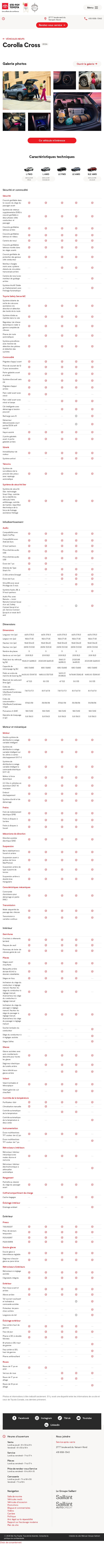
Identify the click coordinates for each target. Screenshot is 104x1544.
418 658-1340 (95, 18)
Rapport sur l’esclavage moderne (22, 1522)
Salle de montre (14, 1496)
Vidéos (10, 1510)
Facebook (23, 1418)
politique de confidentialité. (14, 1538)
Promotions (12, 1505)
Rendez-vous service (51, 25)
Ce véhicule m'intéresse (52, 140)
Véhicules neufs (14, 38)
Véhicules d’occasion (17, 1502)
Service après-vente (65, 1442)
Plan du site (12, 1525)
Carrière (11, 1513)
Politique (11, 1516)
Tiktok (67, 1418)
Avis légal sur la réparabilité (20, 1519)
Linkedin (55, 1424)
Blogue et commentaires (18, 1507)
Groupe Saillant (94, 1536)
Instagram (46, 1418)
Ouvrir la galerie (86, 63)
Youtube (87, 1418)
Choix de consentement (10, 1542)
